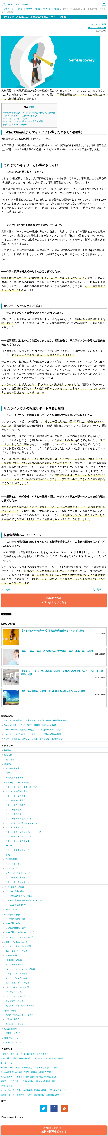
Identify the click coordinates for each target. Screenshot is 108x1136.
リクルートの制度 (14, 814)
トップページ (7, 9)
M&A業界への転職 (12, 914)
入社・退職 (9, 759)
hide (32, 107)
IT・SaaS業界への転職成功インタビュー (24, 900)
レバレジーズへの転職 (15, 996)
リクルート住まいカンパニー (18, 836)
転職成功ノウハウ (12, 1038)
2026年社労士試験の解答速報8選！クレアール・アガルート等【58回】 (32, 1058)
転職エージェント (14, 1042)
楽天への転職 (10, 1010)
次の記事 (97, 589)
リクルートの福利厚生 (15, 796)
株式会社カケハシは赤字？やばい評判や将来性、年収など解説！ (29, 1077)
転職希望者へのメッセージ (15, 124)
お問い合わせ (7, 1086)
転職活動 (8, 755)
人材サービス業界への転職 (28, 9)
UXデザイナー (12, 868)
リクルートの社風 (14, 809)
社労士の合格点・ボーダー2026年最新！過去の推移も (25, 1054)
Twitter (43, 1108)
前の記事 (5, 589)
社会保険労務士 (13, 768)
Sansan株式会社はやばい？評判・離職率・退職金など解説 (30, 725)
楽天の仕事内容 (13, 1019)
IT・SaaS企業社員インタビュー (20, 896)
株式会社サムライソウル (16, 4)
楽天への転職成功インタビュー (19, 1015)
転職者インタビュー (97, 27)
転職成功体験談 (11, 1029)
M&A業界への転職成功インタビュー (22, 932)
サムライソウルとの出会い (15, 118)
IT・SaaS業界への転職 (14, 887)
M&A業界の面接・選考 (16, 928)
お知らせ (8, 750)
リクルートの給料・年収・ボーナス (21, 787)
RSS (64, 1108)
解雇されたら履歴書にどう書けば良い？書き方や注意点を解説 (28, 1081)
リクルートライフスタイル (17, 841)
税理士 (9, 773)
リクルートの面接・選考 (16, 791)
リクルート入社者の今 (15, 877)
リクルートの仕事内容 (15, 800)
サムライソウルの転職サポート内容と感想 (23, 121)
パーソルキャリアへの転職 (17, 987)
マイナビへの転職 (51, 9)
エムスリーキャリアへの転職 (18, 946)
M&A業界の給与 (13, 923)
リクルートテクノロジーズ (17, 850)
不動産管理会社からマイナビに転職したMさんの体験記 (29, 112)
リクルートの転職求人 (15, 805)
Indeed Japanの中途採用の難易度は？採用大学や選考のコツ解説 (32, 729)
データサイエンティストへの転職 (18, 937)
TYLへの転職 (11, 955)
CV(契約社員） (12, 859)
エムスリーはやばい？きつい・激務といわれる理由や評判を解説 (32, 734)
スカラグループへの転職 (16, 974)
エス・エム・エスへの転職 (17, 983)
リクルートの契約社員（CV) (18, 818)
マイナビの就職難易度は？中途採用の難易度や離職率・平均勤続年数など (36, 720)
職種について (12, 909)
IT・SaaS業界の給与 (15, 891)
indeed (9, 845)
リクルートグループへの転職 (17, 782)
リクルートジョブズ (14, 864)
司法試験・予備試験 (14, 777)
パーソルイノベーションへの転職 (20, 969)
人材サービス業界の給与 (16, 978)
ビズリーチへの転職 (14, 964)
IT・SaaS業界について (16, 905)
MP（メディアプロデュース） (19, 873)
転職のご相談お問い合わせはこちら (54, 600)
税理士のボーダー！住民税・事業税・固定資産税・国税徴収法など (30, 1095)
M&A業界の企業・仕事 (16, 919)
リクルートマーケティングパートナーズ (23, 832)
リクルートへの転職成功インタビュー (22, 823)
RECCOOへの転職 (14, 960)
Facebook (54, 1108)
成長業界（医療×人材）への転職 (20, 1005)
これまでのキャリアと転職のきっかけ (21, 115)
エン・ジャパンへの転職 (16, 951)
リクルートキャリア (14, 827)
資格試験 (8, 764)
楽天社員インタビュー (15, 1024)
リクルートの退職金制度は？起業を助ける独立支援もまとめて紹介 (33, 739)
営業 (8, 855)
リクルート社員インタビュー (18, 882)
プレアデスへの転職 (14, 1001)
